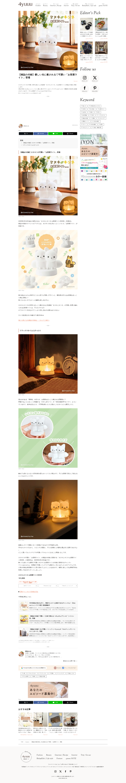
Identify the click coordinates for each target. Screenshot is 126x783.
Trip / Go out (86, 755)
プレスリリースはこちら (54, 764)
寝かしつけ (71, 673)
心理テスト (102, 109)
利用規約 (24, 766)
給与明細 (85, 115)
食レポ (84, 106)
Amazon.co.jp (47, 585)
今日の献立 (96, 121)
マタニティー (86, 127)
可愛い (52, 673)
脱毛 (101, 124)
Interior (74, 755)
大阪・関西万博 (97, 127)
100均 (84, 109)
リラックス (43, 673)
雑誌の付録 (42, 676)
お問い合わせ (64, 764)
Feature (59, 758)
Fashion (40, 755)
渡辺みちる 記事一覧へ (69, 661)
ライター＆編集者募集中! (98, 766)
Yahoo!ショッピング (67, 585)
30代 (93, 115)
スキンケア (102, 118)
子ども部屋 (25, 676)
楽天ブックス (27, 585)
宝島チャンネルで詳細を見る (29, 591)
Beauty (48, 755)
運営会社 (77, 766)
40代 (98, 112)
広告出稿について (73, 764)
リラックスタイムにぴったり (31, 145)
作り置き (92, 109)
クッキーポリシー (53, 766)
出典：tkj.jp (75, 71)
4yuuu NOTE (71, 758)
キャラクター (33, 673)
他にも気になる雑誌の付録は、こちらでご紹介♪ (33, 320)
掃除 (94, 118)
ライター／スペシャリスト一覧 (66, 766)
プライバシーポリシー (42, 766)
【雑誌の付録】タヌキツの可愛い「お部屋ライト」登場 (38, 142)
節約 (91, 112)
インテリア (61, 673)
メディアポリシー (31, 766)
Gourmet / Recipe (61, 755)
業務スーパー (86, 121)
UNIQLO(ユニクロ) (95, 106)
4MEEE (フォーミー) (85, 766)
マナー (84, 124)
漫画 (34, 676)
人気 (24, 673)
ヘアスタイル (101, 115)
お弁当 (84, 112)
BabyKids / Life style (45, 758)
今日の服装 (93, 124)
